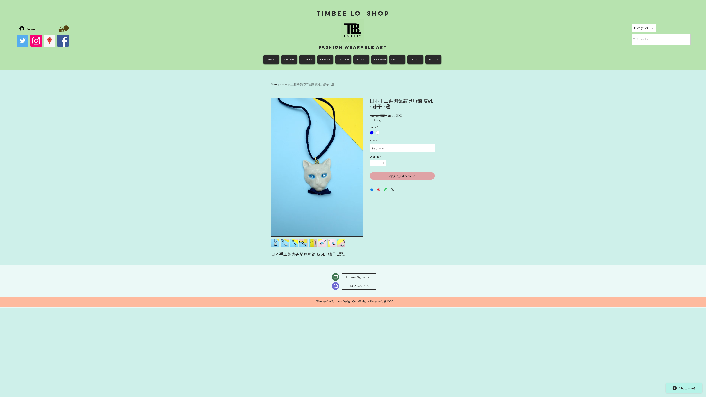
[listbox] (644, 28)
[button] (63, 28)
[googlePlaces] (49, 41)
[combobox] (402, 148)
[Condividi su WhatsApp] (386, 190)
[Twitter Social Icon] (22, 41)
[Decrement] (372, 163)
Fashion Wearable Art (353, 47)
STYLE (374, 140)
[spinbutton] (378, 163)
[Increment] (384, 163)
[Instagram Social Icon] (36, 41)
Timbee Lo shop (352, 13)
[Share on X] (393, 190)
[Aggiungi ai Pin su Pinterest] (379, 190)
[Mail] (335, 277)
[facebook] (63, 41)
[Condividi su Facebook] (372, 190)
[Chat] (335, 286)
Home (275, 84)
